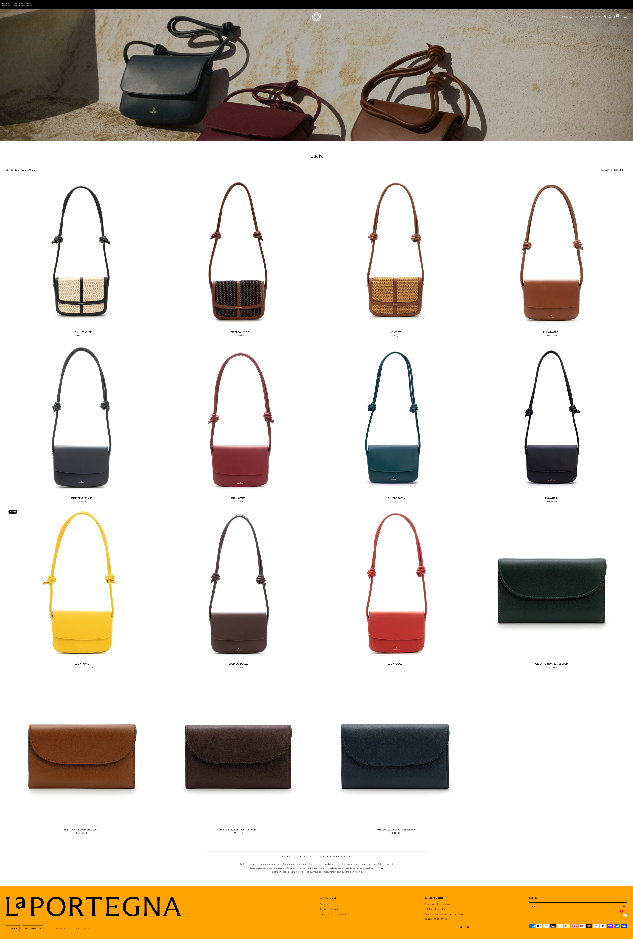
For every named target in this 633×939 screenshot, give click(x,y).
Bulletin (533, 898)
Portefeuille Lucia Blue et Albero (395, 829)
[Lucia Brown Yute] (238, 251)
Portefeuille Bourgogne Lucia (238, 829)
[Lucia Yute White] (81, 251)
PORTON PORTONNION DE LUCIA (551, 663)
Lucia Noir (551, 498)
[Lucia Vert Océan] (395, 417)
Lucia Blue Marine (81, 498)
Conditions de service (435, 918)
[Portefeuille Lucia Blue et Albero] (395, 749)
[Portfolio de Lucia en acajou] (81, 749)
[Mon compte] (605, 16)
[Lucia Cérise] (238, 417)
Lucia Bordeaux (238, 663)
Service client (328, 898)
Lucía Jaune (82, 663)
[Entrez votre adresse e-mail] (624, 906)
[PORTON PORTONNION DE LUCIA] (551, 583)
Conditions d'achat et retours (439, 904)
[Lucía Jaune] (81, 583)
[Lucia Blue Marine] (81, 417)
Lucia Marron (551, 332)
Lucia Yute (395, 332)
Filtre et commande (22, 170)
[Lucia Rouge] (395, 583)
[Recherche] (610, 16)
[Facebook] (461, 927)
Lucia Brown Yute (238, 332)
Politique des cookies (435, 909)
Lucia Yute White (82, 332)
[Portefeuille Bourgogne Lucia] (238, 749)
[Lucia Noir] (551, 417)
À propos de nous (329, 909)
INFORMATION (433, 898)
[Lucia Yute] (395, 251)
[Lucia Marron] (551, 251)
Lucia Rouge (395, 663)
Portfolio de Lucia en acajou (81, 829)
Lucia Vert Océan (395, 498)
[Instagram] (468, 927)
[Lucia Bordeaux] (238, 583)
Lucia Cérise (238, 498)
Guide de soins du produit (333, 913)
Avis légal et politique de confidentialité (444, 913)
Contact (324, 904)
